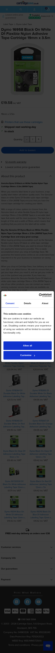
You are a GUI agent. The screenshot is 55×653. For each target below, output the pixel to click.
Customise (25, 355)
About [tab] (45, 303)
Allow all (27, 345)
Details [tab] (27, 303)
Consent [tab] (10, 303)
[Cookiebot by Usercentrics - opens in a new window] (39, 295)
